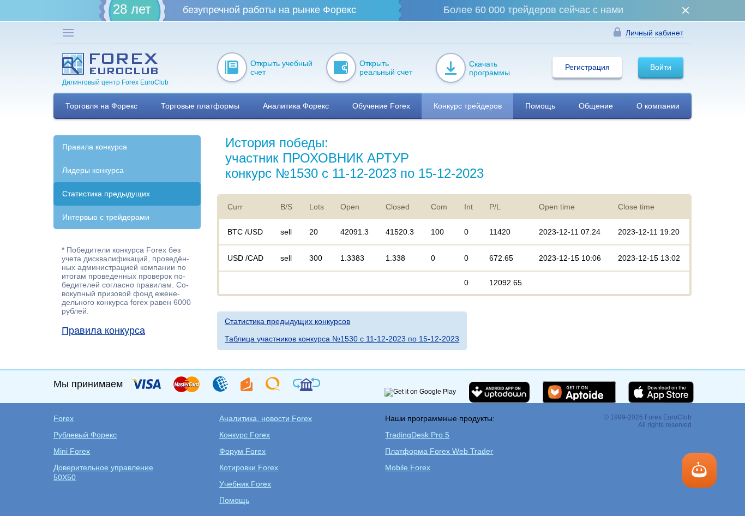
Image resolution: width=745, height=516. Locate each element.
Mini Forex (71, 451)
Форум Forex (242, 451)
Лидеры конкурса (93, 170)
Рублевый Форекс (85, 434)
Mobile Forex (407, 467)
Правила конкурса (94, 146)
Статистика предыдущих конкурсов (287, 321)
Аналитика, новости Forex (265, 418)
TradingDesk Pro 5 (417, 434)
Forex (63, 418)
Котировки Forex (248, 467)
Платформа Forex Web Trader (439, 451)
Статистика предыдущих (106, 193)
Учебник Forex (245, 483)
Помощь (234, 500)
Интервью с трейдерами (105, 217)
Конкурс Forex (244, 434)
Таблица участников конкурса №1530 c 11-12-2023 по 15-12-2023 (342, 338)
